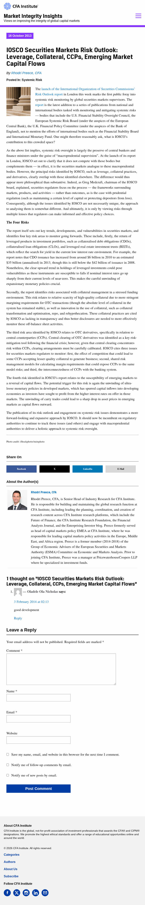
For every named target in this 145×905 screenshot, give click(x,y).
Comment (14, 650)
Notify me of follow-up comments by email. (41, 764)
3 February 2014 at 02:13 (31, 601)
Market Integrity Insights (33, 16)
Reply (18, 618)
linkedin (35, 892)
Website (11, 733)
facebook (7, 892)
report (39, 104)
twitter (16, 892)
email (45, 892)
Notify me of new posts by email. (34, 775)
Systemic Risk (32, 80)
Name (11, 691)
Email (11, 712)
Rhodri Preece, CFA (26, 73)
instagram (26, 892)
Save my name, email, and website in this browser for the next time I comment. (65, 754)
